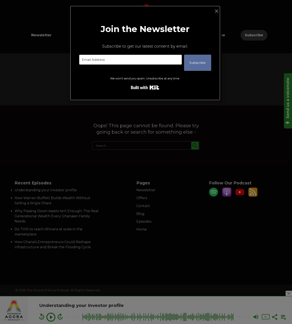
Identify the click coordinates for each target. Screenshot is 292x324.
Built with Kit (145, 87)
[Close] (216, 11)
